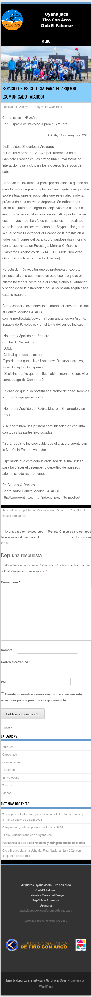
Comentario (10, 582)
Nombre (8, 649)
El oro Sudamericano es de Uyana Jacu (27, 835)
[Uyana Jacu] (45, 20)
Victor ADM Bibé (51, 107)
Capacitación (10, 754)
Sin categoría (10, 777)
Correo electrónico (15, 661)
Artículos (7, 747)
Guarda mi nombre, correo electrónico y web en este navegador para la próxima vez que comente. (41, 697)
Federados (9, 770)
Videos (6, 793)
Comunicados (46, 510)
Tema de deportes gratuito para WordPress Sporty (37, 980)
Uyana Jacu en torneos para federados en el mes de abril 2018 (22, 537)
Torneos (7, 785)
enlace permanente (14, 516)
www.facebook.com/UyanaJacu (46, 920)
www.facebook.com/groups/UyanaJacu (46, 910)
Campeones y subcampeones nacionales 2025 (32, 827)
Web (4, 682)
